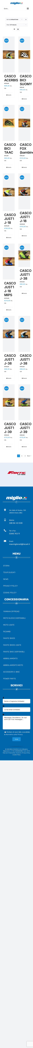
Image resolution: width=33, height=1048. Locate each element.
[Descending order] (26, 19)
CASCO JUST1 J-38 (25, 274)
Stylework (18, 753)
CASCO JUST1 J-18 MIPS (10, 289)
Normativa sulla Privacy (14, 734)
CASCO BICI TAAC (10, 148)
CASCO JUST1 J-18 (10, 219)
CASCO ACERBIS (11, 78)
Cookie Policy (17, 754)
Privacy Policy (26, 753)
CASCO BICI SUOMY (26, 80)
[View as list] (18, 29)
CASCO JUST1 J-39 (10, 428)
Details (9, 95)
